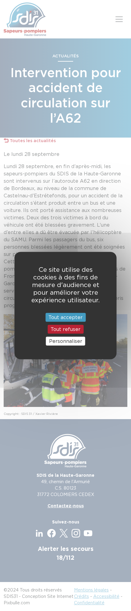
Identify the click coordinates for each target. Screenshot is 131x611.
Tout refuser (65, 329)
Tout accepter (65, 317)
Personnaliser (65, 341)
